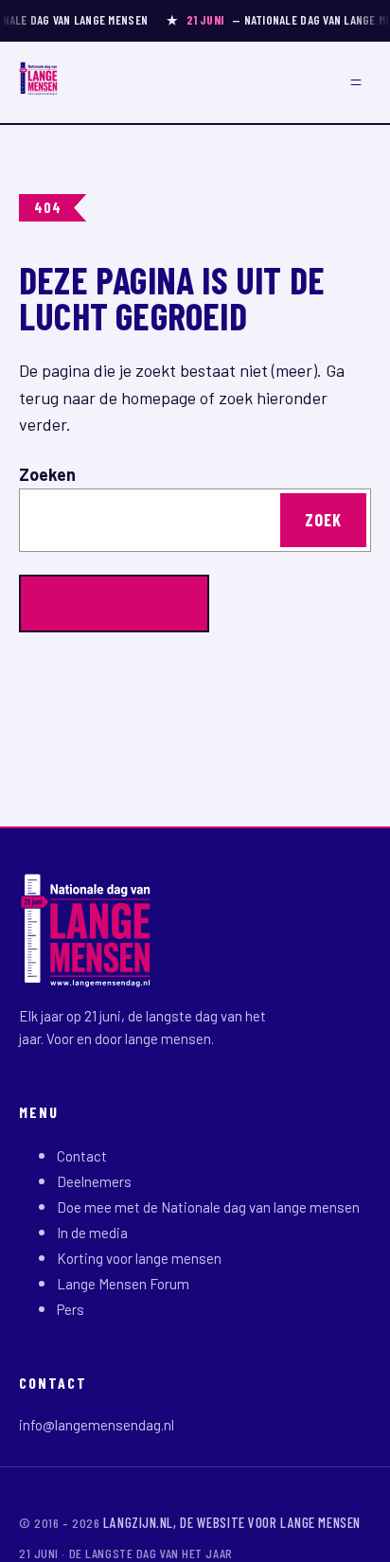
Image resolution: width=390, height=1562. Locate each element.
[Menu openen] (356, 82)
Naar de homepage (114, 603)
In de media (92, 1232)
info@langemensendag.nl (96, 1424)
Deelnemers (94, 1181)
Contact (82, 1155)
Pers (70, 1309)
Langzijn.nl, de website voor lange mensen (232, 1522)
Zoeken (47, 474)
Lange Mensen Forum (123, 1283)
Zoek (323, 519)
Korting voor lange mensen (139, 1258)
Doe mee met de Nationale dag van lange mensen (208, 1207)
